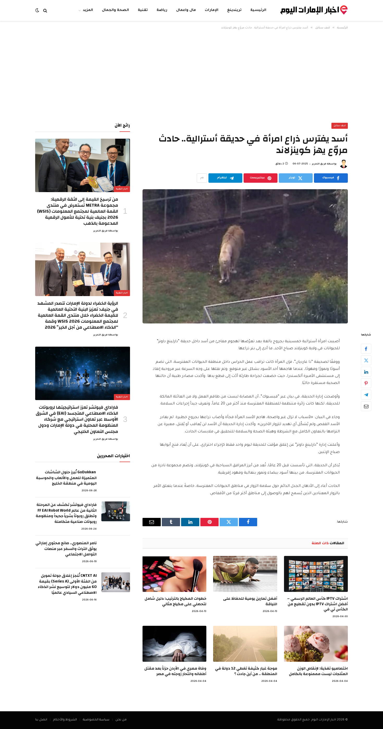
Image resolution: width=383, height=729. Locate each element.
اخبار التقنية (122, 189)
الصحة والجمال (115, 10)
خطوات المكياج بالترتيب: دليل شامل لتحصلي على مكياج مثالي (175, 601)
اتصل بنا (41, 720)
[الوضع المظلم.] (37, 10)
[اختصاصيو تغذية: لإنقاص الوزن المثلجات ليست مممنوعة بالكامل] (316, 644)
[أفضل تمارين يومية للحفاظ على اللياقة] (245, 574)
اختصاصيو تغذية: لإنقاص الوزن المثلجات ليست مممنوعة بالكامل (318, 671)
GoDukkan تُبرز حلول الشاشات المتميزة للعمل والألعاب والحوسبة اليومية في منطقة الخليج (66, 477)
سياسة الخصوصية (96, 720)
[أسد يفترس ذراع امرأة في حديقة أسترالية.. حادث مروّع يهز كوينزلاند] (245, 256)
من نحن (121, 720)
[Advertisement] (191, 75)
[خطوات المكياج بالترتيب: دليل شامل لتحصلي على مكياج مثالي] (174, 574)
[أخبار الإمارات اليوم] (314, 10)
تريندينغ (234, 10)
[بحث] (45, 10)
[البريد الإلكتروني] (366, 406)
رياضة (162, 10)
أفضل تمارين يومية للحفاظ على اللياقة (250, 601)
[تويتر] (366, 360)
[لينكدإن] (366, 372)
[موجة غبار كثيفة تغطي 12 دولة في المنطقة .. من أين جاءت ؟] (245, 644)
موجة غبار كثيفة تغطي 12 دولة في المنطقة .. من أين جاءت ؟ (246, 671)
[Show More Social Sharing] (202, 178)
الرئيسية (258, 10)
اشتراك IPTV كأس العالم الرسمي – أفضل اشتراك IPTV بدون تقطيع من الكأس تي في (317, 604)
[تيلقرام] (366, 395)
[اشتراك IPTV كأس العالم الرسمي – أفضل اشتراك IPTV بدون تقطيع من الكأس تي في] (316, 574)
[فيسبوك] (366, 349)
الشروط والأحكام (65, 720)
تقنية (143, 10)
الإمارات (211, 10)
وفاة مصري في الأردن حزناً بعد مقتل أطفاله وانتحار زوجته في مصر (175, 671)
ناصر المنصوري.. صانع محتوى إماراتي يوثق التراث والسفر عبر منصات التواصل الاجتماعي (66, 548)
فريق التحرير (319, 164)
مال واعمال (186, 10)
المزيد (88, 10)
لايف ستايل (339, 126)
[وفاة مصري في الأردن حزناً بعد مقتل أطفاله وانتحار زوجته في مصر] (174, 644)
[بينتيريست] (366, 383)
